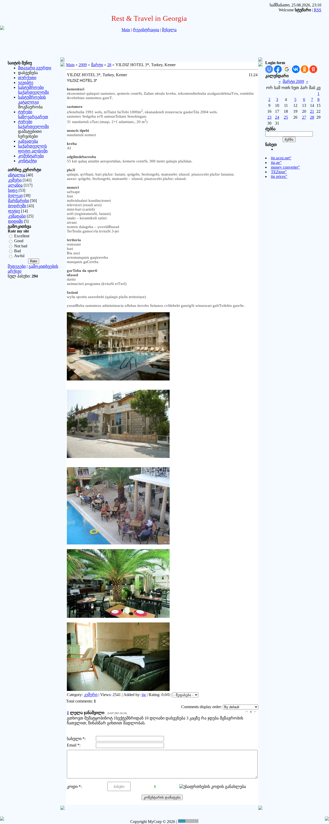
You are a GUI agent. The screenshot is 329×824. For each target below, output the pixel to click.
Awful (19, 256)
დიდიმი (15, 221)
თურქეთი (27, 77)
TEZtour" (279, 172)
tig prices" (279, 176)
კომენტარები (31, 156)
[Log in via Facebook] (278, 69)
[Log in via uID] (269, 69)
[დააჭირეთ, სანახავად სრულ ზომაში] (118, 379)
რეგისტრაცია (146, 30)
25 (286, 117)
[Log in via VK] (296, 69)
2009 (83, 65)
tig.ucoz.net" (281, 158)
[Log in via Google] (287, 69)
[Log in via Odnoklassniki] (304, 69)
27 (304, 117)
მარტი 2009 (293, 81)
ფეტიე (14, 211)
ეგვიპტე (25, 82)
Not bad (20, 246)
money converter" (285, 167)
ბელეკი (15, 195)
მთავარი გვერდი (34, 68)
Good (18, 241)
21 (312, 111)
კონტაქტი (27, 161)
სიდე (12, 190)
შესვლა (169, 30)
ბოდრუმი (17, 206)
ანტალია (16, 175)
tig (144, 694)
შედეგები (17, 266)
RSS (317, 10)
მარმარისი (18, 200)
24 (277, 117)
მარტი (97, 65)
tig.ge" (276, 162)
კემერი (15, 180)
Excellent (21, 236)
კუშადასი (17, 216)
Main (126, 30)
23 (269, 117)
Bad (17, 251)
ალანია (15, 185)
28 (109, 65)
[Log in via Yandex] (313, 69)
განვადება (28, 141)
